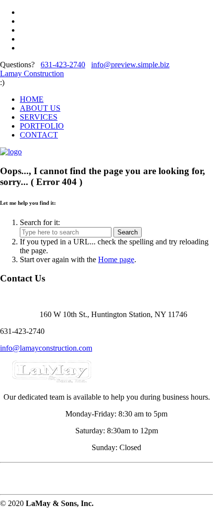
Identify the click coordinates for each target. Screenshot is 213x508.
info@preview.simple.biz (130, 64)
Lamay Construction (32, 73)
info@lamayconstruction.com (46, 348)
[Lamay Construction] (11, 151)
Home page (116, 259)
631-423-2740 (63, 64)
